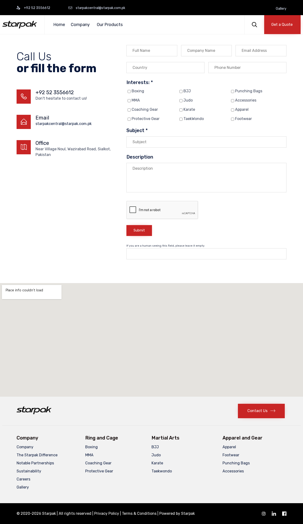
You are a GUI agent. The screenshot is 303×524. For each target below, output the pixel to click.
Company (80, 24)
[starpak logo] (34, 413)
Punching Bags (248, 91)
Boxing (138, 91)
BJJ (187, 91)
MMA (136, 100)
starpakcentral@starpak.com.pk (64, 123)
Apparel (242, 109)
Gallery (281, 8)
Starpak (188, 513)
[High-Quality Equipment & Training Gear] (19, 24)
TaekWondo (193, 118)
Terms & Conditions (139, 513)
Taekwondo (162, 471)
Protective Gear (146, 118)
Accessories (245, 100)
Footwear (243, 118)
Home (59, 24)
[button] (282, 24)
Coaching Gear (145, 109)
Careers (23, 479)
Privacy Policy (106, 513)
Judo (188, 100)
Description (139, 157)
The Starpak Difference (37, 455)
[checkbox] (129, 91)
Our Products (110, 24)
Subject (137, 130)
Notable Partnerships (35, 463)
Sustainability (29, 471)
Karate (189, 109)
